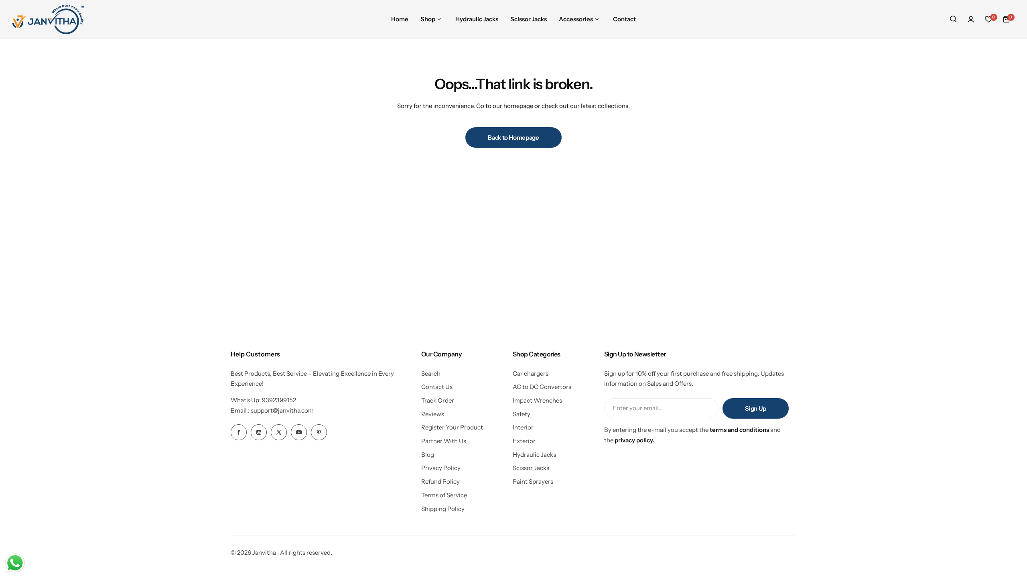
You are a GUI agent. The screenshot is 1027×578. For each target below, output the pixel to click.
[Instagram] (259, 432)
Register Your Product (452, 427)
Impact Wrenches (537, 400)
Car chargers (530, 373)
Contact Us (437, 387)
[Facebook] (239, 432)
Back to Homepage (513, 137)
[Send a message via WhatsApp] (15, 563)
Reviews (432, 414)
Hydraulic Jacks (534, 454)
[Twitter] (279, 432)
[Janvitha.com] (48, 19)
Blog (427, 454)
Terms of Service (444, 495)
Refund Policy (440, 481)
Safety (521, 414)
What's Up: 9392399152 (263, 400)
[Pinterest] (319, 432)
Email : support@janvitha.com (272, 410)
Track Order (437, 400)
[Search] (953, 19)
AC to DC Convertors (542, 387)
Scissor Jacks (531, 468)
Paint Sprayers (533, 481)
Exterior (524, 441)
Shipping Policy (443, 509)
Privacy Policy (441, 468)
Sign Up (755, 408)
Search (430, 373)
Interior (523, 427)
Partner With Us (443, 441)
